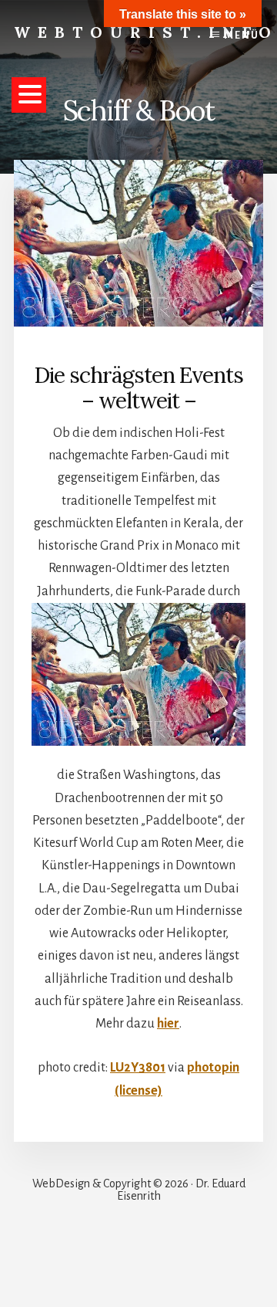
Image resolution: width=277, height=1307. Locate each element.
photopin (213, 1068)
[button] (29, 95)
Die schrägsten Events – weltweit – (138, 388)
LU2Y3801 (137, 1068)
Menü (242, 35)
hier (168, 1024)
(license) (138, 1091)
